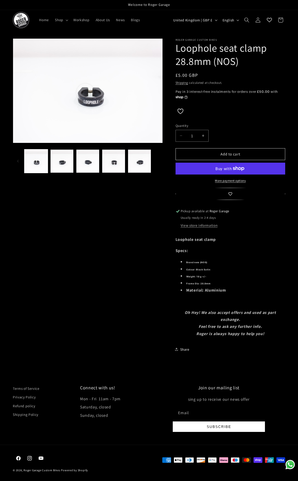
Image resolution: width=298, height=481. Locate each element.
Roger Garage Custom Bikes (42, 470)
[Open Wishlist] (269, 20)
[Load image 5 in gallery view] (139, 161)
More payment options (230, 181)
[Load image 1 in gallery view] (36, 161)
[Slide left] (18, 161)
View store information (199, 225)
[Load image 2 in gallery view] (62, 161)
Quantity (182, 125)
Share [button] (185, 349)
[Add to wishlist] (230, 194)
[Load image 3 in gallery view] (87, 161)
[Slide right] (157, 161)
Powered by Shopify (74, 470)
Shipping (182, 83)
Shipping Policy (25, 414)
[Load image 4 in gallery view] (113, 161)
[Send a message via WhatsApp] (290, 464)
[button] (61, 20)
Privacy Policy (24, 397)
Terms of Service (26, 388)
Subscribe (219, 427)
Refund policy (24, 406)
